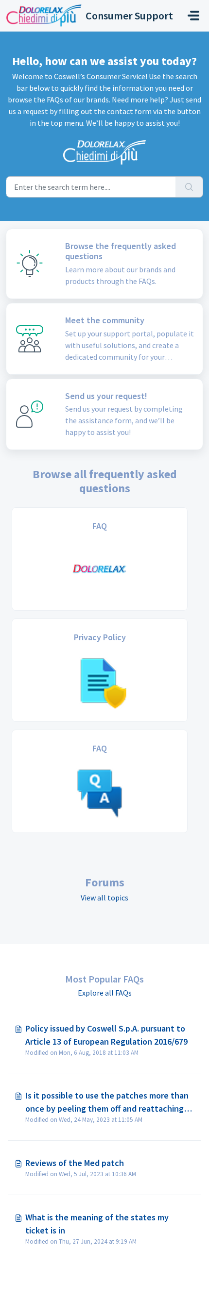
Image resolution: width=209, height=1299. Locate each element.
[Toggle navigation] (193, 15)
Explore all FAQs (105, 993)
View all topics (104, 897)
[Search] (189, 187)
